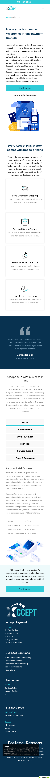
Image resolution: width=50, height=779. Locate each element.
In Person (8, 627)
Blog (6, 694)
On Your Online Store (13, 642)
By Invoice (9, 636)
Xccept (8, 722)
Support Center (11, 691)
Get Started (25, 88)
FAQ (6, 697)
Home (8, 17)
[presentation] (23, 345)
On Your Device (11, 630)
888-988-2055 (24, 2)
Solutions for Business (14, 715)
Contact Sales (11, 688)
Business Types (11, 712)
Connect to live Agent (25, 95)
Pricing (7, 685)
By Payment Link (11, 639)
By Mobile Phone (11, 633)
